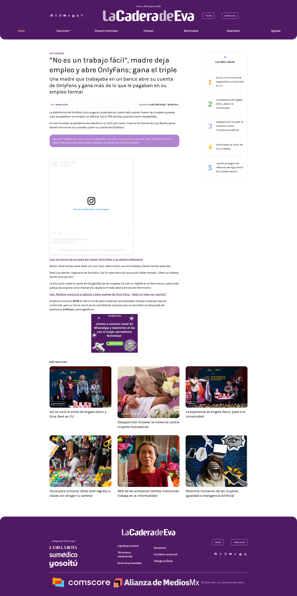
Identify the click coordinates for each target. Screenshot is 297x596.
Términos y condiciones (125, 554)
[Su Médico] (63, 554)
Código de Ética (163, 561)
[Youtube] (64, 15)
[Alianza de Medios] (156, 582)
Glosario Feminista (106, 30)
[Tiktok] (69, 15)
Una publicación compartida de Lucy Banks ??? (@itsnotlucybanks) (91, 250)
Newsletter (233, 30)
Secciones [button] (62, 30)
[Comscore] (81, 582)
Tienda (208, 15)
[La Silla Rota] (63, 547)
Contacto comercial (165, 554)
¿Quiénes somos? (128, 545)
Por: (59, 104)
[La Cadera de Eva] (60, 15)
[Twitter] (56, 15)
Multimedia (191, 30)
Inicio (21, 30)
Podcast (148, 30)
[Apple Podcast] (77, 15)
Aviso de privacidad (130, 563)
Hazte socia (230, 15)
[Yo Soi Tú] (63, 563)
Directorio (160, 547)
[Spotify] (73, 15)
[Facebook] (51, 15)
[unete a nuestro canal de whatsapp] (114, 333)
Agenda (275, 30)
